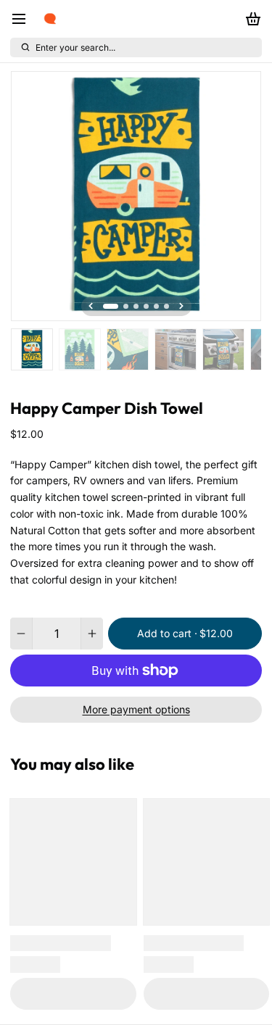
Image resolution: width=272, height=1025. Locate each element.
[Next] (181, 306)
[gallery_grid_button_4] (156, 306)
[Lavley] (50, 19)
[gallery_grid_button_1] (125, 306)
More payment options (136, 709)
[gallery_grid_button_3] (146, 306)
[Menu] (24, 19)
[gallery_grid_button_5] (166, 306)
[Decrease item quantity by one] (21, 634)
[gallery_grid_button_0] (110, 306)
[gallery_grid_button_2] (136, 306)
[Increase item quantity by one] (92, 634)
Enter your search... (75, 47)
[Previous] (90, 306)
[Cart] (250, 19)
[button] (185, 634)
